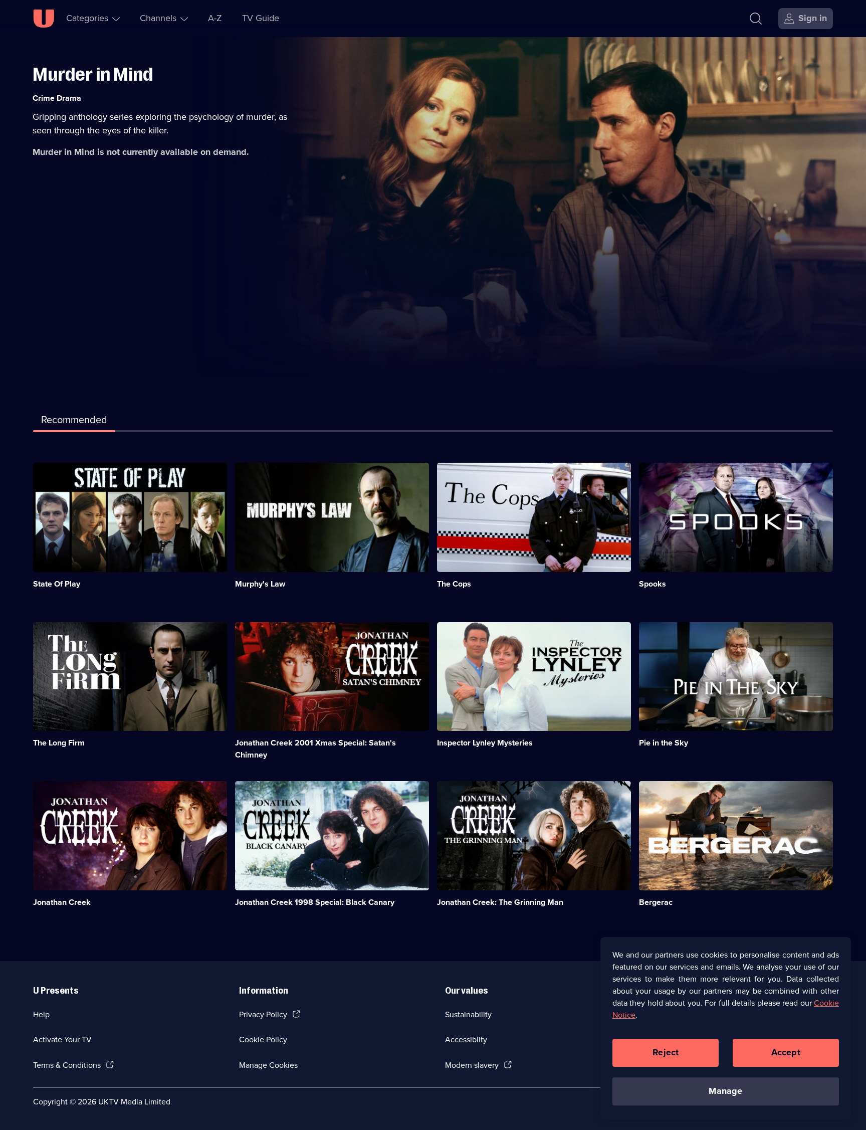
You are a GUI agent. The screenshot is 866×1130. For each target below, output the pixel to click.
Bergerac (656, 902)
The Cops (454, 584)
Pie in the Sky (663, 742)
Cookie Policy (263, 1039)
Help (41, 1014)
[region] (725, 1028)
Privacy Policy (263, 1014)
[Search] (755, 18)
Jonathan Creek (62, 902)
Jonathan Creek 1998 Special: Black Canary (314, 902)
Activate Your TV (62, 1039)
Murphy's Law (260, 584)
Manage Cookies (268, 1065)
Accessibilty (466, 1039)
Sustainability (468, 1014)
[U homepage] (43, 18)
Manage (725, 1090)
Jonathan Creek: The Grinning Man (500, 902)
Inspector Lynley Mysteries (485, 742)
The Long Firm (59, 742)
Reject (666, 1052)
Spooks (652, 584)
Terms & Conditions (67, 1065)
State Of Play (56, 584)
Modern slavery (472, 1065)
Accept (785, 1052)
